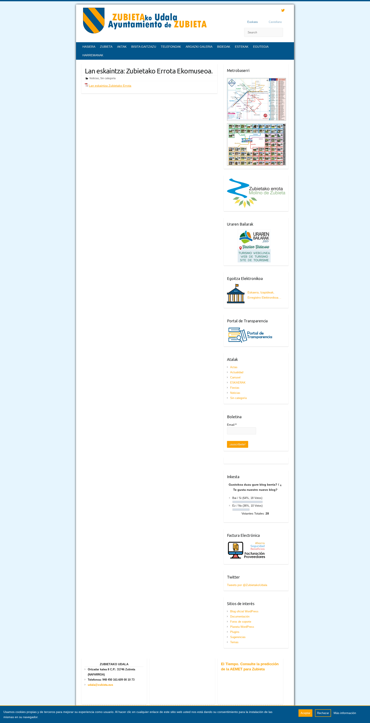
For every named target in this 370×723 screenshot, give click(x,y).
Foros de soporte (240, 621)
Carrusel (235, 377)
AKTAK (122, 46)
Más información (345, 713)
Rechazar (323, 713)
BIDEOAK (223, 46)
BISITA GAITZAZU (143, 46)
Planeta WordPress (242, 626)
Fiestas (234, 387)
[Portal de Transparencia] (250, 328)
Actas (233, 367)
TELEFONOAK (171, 46)
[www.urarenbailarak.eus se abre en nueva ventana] (249, 232)
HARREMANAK (92, 55)
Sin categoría (108, 78)
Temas (234, 642)
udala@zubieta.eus (100, 684)
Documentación (239, 616)
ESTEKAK (241, 46)
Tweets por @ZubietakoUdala (247, 585)
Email (231, 424)
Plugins (234, 632)
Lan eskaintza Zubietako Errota (110, 85)
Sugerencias (238, 637)
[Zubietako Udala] (144, 21)
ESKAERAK (238, 382)
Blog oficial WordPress (244, 611)
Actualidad (236, 372)
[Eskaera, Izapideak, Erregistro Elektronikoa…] (256, 302)
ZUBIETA (106, 46)
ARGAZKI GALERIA (199, 46)
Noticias (94, 78)
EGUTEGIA (261, 46)
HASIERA (88, 46)
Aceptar (305, 713)
